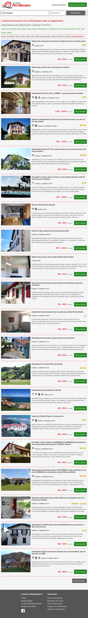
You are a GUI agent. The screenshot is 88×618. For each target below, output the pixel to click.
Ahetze (3, 29)
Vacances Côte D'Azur (28, 606)
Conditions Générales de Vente (31, 603)
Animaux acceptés (56, 36)
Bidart (29, 29)
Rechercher (75, 13)
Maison (28, 36)
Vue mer (3, 36)
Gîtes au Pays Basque (54, 603)
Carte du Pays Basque (54, 598)
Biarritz (24, 29)
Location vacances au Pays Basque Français (16, 25)
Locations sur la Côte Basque (57, 606)
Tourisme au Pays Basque (56, 609)
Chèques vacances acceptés (42, 36)
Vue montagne (11, 36)
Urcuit (82, 29)
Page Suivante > (79, 581)
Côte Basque (36, 25)
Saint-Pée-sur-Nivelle (69, 29)
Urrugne (3, 32)
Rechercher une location (55, 601)
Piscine (17, 36)
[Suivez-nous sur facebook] (23, 610)
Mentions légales (26, 601)
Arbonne (13, 29)
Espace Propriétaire (59, 5)
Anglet (8, 29)
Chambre (22, 36)
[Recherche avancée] (86, 13)
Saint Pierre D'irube (56, 29)
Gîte (32, 36)
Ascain (19, 29)
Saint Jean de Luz (43, 29)
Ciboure (34, 29)
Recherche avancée (77, 36)
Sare (78, 29)
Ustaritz (9, 32)
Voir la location (80, 59)
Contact (23, 598)
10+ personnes (67, 36)
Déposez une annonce (77, 5)
